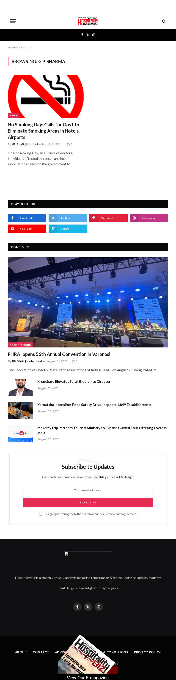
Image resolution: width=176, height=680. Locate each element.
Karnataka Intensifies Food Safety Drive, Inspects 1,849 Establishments (94, 404)
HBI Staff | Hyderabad (27, 361)
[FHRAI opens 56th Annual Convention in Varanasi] (88, 302)
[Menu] (13, 21)
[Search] (163, 21)
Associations (20, 345)
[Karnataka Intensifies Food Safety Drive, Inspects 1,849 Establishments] (20, 410)
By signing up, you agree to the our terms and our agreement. (90, 514)
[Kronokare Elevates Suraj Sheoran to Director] (20, 387)
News (13, 115)
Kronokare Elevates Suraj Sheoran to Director (73, 381)
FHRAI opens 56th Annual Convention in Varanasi (59, 354)
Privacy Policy (113, 514)
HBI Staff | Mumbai (25, 144)
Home (12, 47)
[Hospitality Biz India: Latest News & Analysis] (88, 21)
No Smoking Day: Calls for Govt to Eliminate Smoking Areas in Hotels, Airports (44, 131)
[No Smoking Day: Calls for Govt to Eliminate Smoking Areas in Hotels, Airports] (46, 96)
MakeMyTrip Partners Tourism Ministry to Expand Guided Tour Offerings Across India (102, 430)
